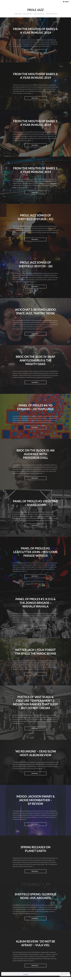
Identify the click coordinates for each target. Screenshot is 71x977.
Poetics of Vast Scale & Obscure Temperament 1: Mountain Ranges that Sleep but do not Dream (35, 702)
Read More (31, 51)
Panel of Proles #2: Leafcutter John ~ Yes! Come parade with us (35, 552)
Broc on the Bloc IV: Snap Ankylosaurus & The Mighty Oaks (35, 360)
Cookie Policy (25, 974)
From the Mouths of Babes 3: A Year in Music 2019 (35, 75)
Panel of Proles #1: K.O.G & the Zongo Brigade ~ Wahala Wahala (35, 602)
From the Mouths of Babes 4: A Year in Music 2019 (35, 30)
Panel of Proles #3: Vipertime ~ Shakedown (35, 503)
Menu (67, 1)
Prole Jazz (35, 10)
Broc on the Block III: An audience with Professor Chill (35, 454)
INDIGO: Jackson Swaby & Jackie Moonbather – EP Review (35, 800)
